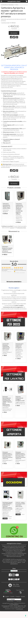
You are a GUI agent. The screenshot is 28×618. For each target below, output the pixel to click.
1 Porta (16, 4)
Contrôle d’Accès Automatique (7, 4)
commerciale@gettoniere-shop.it (17, 607)
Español (12, 596)
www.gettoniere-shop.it (14, 1)
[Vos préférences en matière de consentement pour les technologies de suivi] (25, 615)
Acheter (14, 33)
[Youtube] (17, 575)
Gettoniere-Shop (21, 227)
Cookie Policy (14, 570)
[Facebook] (10, 575)
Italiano (23, 596)
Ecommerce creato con (14, 608)
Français (18, 596)
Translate (18, 601)
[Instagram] (13, 575)
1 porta (12, 227)
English (7, 596)
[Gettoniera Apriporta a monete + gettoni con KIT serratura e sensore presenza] (14, 52)
